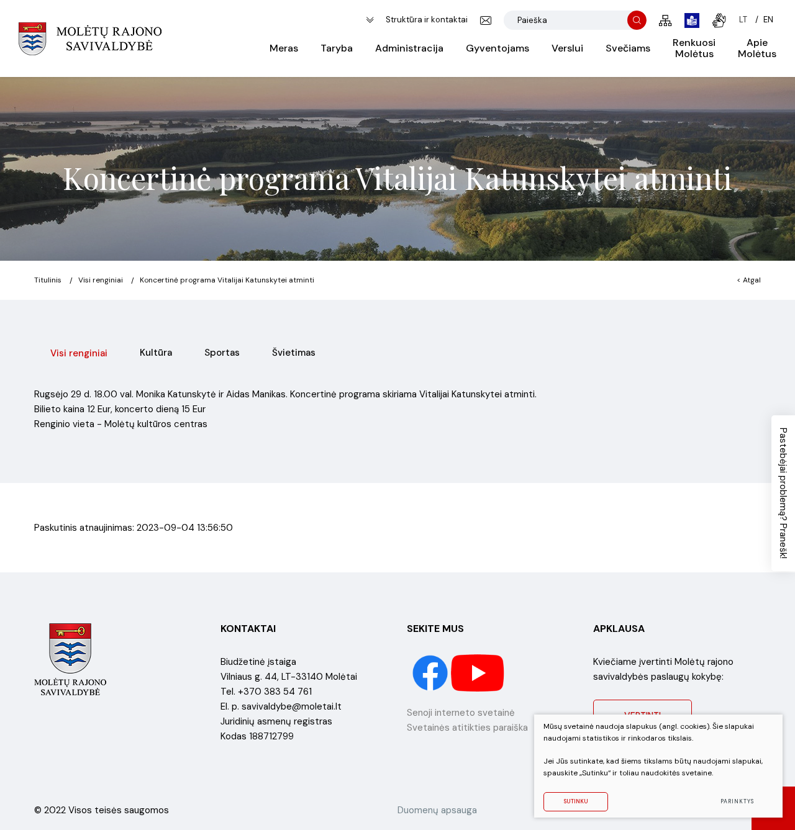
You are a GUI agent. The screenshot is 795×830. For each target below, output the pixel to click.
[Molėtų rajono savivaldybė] (90, 38)
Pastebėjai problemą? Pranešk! (783, 493)
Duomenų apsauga (437, 810)
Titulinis (47, 280)
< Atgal (749, 280)
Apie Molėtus (757, 48)
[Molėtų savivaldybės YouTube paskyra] (478, 672)
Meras (284, 48)
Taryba (336, 48)
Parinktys (736, 801)
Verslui (567, 48)
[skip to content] (369, 20)
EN (768, 19)
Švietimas (294, 352)
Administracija (409, 48)
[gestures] (719, 20)
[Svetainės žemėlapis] (665, 20)
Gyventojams (497, 48)
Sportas (222, 352)
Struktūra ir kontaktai (427, 19)
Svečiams (628, 48)
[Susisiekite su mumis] (485, 20)
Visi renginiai (100, 280)
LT (743, 19)
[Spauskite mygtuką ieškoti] (637, 20)
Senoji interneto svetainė (461, 712)
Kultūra (156, 352)
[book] (691, 20)
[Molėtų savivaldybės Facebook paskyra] (431, 672)
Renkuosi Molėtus (694, 48)
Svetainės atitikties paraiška (467, 727)
